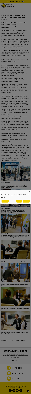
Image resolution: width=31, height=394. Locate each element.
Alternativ (5, 201)
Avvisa (19, 201)
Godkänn (26, 201)
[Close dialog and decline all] (29, 191)
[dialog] (15, 197)
